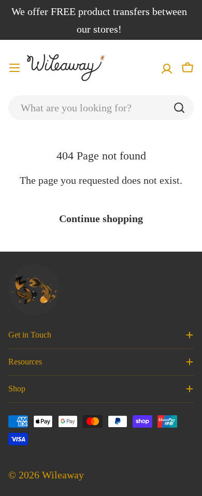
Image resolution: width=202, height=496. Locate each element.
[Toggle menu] (14, 68)
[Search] (179, 107)
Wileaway (63, 474)
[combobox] (101, 107)
